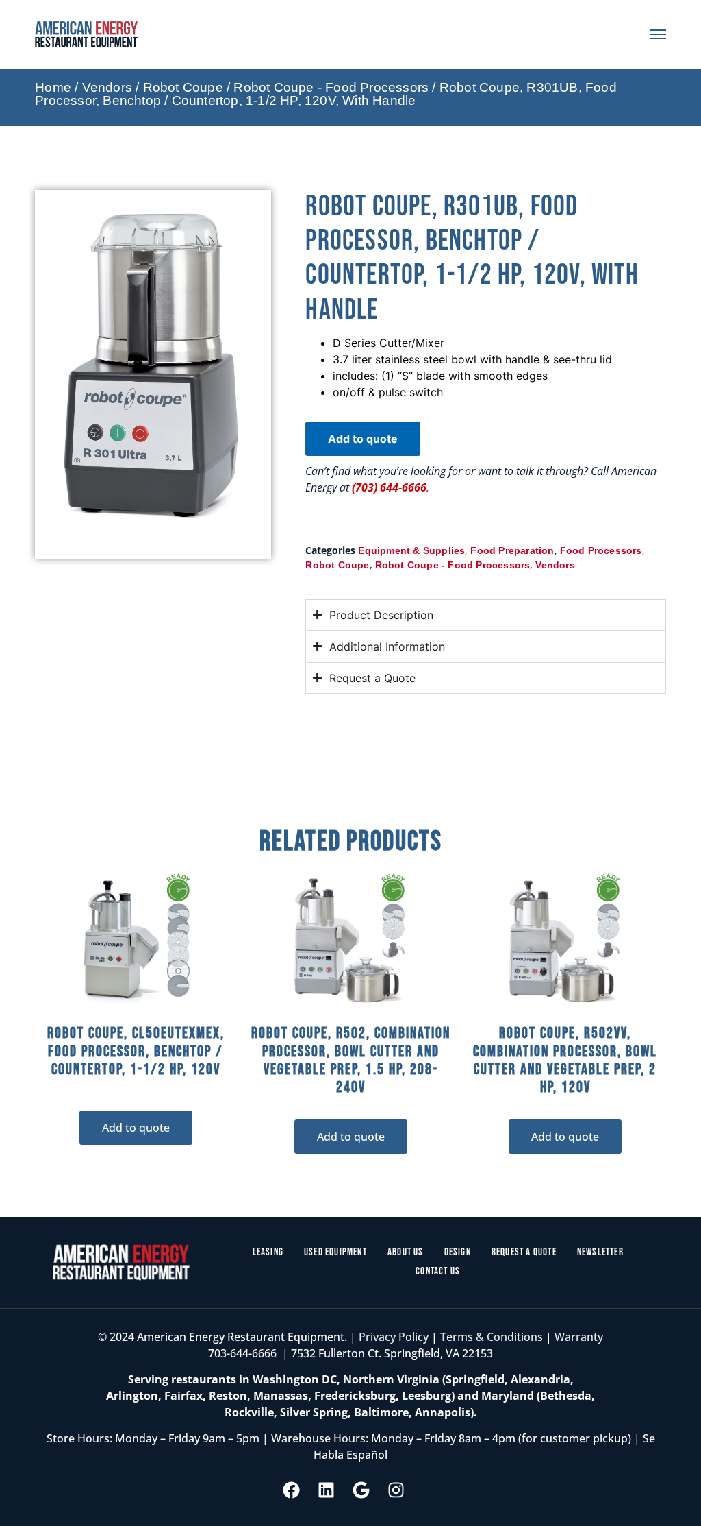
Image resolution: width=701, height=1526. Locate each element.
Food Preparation (512, 550)
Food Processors (601, 550)
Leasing (268, 1252)
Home (53, 87)
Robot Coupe (183, 87)
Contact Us (438, 1271)
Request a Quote (524, 1252)
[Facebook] (292, 1490)
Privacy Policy (394, 1336)
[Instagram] (396, 1490)
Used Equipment (335, 1252)
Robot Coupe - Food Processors (331, 87)
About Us (405, 1252)
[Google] (361, 1490)
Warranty (579, 1336)
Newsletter (600, 1252)
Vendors (107, 87)
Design (457, 1252)
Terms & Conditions (493, 1336)
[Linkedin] (326, 1490)
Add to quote (363, 439)
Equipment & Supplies (411, 550)
